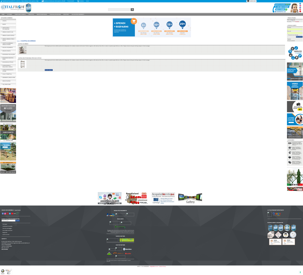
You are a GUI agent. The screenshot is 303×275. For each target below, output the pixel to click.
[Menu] (11, 270)
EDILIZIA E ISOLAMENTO (8, 47)
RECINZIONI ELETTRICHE (8, 62)
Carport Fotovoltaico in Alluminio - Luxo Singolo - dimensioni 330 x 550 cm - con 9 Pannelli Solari (297, 162)
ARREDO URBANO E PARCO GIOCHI (8, 39)
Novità (4, 24)
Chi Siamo (5, 224)
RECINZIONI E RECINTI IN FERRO (8, 58)
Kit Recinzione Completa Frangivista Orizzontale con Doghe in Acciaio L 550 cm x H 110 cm (297, 143)
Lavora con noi (6, 234)
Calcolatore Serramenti (78, 14)
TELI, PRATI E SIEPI (7, 84)
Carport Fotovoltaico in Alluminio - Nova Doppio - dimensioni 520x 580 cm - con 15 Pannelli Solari (294, 148)
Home (3, 14)
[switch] (8, 273)
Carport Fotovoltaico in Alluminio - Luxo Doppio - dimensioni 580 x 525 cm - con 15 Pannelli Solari (297, 158)
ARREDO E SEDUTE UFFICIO (8, 35)
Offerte (4, 21)
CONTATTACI (31, 14)
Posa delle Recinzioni (55, 14)
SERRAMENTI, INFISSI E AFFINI (9, 77)
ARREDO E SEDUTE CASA (8, 32)
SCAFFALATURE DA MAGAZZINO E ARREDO (8, 66)
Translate (297, 21)
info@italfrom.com (154, 266)
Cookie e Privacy (162, 266)
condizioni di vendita (20, 14)
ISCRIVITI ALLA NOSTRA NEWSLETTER (11, 219)
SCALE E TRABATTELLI (7, 74)
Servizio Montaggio (42, 14)
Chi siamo (9, 14)
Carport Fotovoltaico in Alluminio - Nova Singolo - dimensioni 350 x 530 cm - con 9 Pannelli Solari (297, 153)
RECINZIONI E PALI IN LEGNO (9, 54)
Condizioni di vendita (7, 226)
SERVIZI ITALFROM (6, 81)
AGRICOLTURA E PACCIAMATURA (6, 28)
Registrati (66, 14)
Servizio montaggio (7, 228)
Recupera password (291, 40)
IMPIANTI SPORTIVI (7, 51)
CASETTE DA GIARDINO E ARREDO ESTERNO (8, 44)
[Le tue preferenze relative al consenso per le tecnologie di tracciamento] (300, 272)
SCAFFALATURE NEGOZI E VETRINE (8, 70)
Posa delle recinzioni (7, 230)
